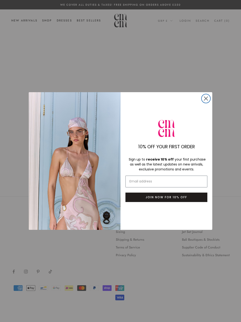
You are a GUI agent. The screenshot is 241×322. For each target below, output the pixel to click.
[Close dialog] (205, 98)
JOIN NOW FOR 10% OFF (166, 197)
